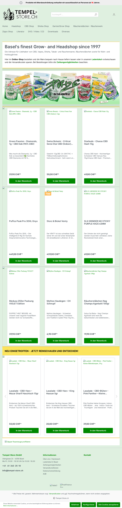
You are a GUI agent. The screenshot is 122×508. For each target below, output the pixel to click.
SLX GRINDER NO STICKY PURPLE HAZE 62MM (97, 222)
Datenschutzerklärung (51, 471)
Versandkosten (55, 494)
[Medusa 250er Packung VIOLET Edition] (23, 282)
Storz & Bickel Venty (57, 221)
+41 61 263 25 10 (11, 466)
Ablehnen (75, 505)
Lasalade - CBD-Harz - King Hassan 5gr (60, 392)
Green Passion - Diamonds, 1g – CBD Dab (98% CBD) (23, 142)
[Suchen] (96, 14)
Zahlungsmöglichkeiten (52, 465)
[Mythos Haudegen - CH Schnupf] (61, 282)
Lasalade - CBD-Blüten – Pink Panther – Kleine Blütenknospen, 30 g (95, 392)
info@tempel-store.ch (12, 470)
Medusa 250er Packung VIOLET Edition (21, 302)
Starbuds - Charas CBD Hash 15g (96, 142)
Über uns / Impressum (51, 459)
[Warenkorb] (118, 13)
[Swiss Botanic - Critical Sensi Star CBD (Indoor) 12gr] (61, 122)
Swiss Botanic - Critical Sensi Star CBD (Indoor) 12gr (59, 142)
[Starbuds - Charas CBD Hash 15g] (98, 122)
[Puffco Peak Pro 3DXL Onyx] (23, 202)
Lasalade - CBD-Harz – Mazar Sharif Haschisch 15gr (23, 392)
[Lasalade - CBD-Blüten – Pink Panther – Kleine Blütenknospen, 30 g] (98, 372)
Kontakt (87, 455)
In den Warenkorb (23, 181)
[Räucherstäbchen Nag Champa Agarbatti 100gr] (98, 282)
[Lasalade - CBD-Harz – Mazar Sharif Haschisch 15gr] (24, 372)
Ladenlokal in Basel (50, 462)
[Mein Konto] (114, 14)
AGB (44, 474)
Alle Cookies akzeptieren (108, 505)
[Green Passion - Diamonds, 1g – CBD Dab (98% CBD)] (23, 122)
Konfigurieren (88, 505)
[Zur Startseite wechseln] (20, 14)
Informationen (49, 455)
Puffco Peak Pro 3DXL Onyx (23, 221)
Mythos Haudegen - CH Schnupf (59, 302)
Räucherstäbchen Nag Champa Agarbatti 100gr (96, 302)
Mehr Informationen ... (10, 506)
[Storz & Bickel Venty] (61, 202)
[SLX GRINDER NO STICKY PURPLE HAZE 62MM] (98, 202)
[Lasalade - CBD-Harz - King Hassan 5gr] (61, 372)
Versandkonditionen (50, 468)
